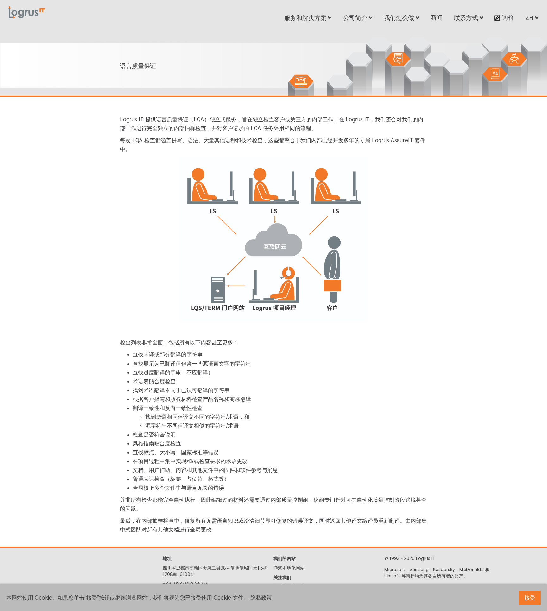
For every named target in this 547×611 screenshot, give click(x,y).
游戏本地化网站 (289, 567)
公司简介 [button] (356, 17)
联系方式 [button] (467, 17)
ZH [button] (530, 17)
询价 (507, 17)
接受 (530, 598)
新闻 (437, 17)
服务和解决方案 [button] (306, 17)
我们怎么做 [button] (400, 17)
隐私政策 (261, 598)
